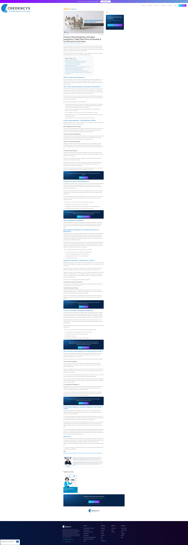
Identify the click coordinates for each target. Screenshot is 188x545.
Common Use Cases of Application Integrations (74, 69)
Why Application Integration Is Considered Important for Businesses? (78, 66)
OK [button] (17, 541)
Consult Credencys (83, 347)
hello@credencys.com (68, 539)
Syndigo (102, 533)
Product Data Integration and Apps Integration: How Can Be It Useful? (78, 72)
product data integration (81, 453)
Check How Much (105, 1)
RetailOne (113, 531)
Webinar (122, 535)
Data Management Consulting (88, 528)
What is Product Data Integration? (72, 59)
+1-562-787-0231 (67, 541)
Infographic (123, 533)
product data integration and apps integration (94, 453)
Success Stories (124, 528)
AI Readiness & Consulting (88, 531)
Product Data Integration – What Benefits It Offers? (75, 62)
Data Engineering (86, 529)
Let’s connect (83, 306)
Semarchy (102, 535)
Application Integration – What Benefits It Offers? (75, 68)
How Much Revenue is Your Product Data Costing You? (88, 1)
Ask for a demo (84, 403)
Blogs (122, 537)
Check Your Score (114, 25)
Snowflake (103, 529)
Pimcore (67, 43)
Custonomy (113, 528)
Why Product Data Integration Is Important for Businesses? (76, 61)
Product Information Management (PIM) (77, 43)
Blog (64, 43)
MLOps (84, 540)
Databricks (103, 528)
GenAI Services (86, 533)
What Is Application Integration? (71, 65)
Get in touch (83, 177)
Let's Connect (182, 5)
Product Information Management (89, 537)
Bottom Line (68, 73)
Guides (122, 531)
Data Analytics (86, 535)
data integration (73, 453)
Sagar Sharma (67, 34)
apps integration (66, 453)
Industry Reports (124, 529)
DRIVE (112, 529)
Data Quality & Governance (88, 539)
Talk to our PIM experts (83, 216)
